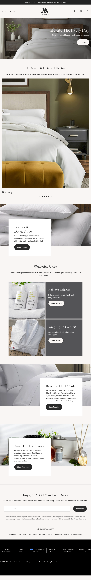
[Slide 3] (46, 196)
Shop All (84, 42)
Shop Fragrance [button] (23, 467)
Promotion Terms (45, 534)
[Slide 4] (48, 196)
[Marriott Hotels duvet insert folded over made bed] (45, 133)
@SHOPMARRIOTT (46, 529)
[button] (87, 11)
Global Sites (77, 534)
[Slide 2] (44, 196)
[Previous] (39, 196)
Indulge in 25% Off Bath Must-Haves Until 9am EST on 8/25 (45, 2)
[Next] (51, 196)
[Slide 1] (42, 196)
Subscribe (80, 509)
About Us (12, 534)
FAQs (35, 534)
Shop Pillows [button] (22, 247)
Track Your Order (24, 534)
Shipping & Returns (61, 534)
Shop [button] (4, 11)
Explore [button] (12, 11)
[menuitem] (5, 11)
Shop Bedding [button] (54, 407)
